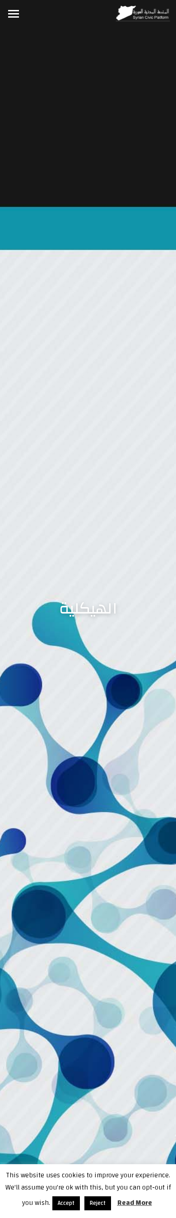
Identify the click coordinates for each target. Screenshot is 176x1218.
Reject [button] (98, 1203)
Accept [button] (66, 1203)
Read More (134, 1203)
